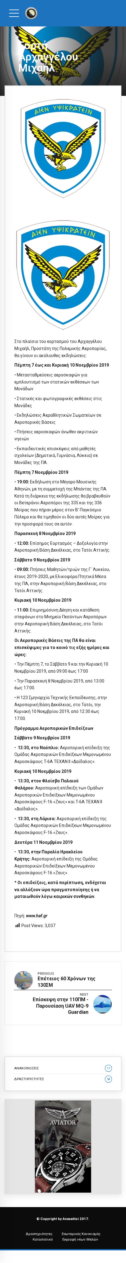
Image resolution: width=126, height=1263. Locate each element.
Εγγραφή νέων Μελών (80, 1239)
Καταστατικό (43, 1239)
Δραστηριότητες (39, 1234)
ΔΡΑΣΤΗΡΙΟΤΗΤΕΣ (62, 1079)
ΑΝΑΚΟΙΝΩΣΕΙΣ (62, 1068)
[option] (63, 148)
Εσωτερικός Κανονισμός (81, 1234)
